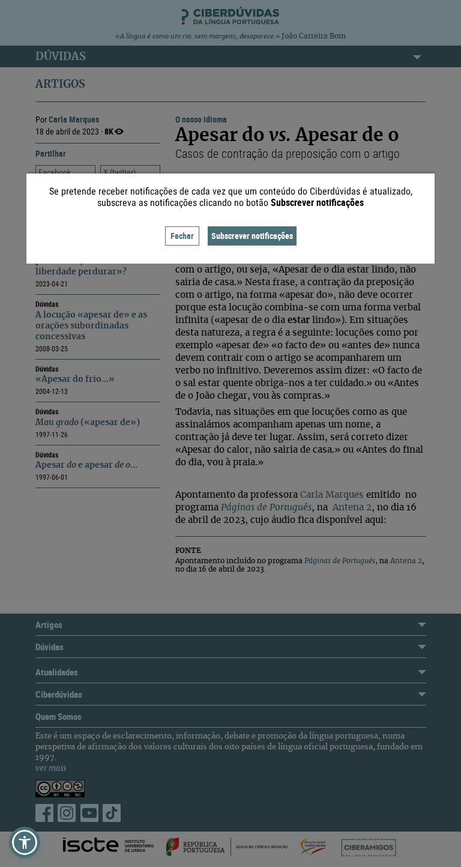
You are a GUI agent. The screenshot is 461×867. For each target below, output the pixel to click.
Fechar (182, 235)
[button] (24, 842)
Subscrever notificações (252, 235)
